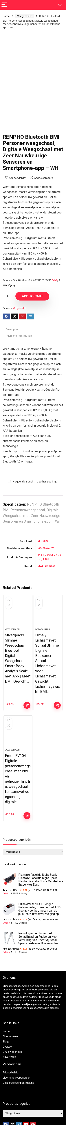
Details (55, 280)
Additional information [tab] (19, 335)
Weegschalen (24, 16)
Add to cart (32, 296)
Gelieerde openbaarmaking (18, 1082)
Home (6, 16)
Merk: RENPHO (46, 566)
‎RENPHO (43, 541)
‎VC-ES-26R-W (46, 548)
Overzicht (8, 1046)
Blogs (6, 1041)
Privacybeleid (10, 1072)
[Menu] (4, 5)
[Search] (60, 5)
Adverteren (9, 1056)
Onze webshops (12, 1051)
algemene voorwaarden (16, 1077)
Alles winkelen (11, 1036)
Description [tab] (12, 329)
